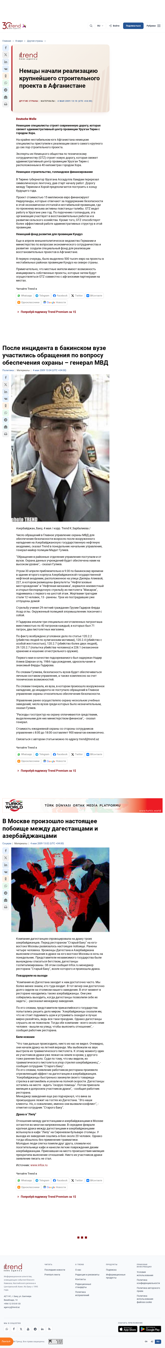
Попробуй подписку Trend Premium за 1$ (48, 312)
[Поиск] (91, 26)
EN (146, 1341)
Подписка (111, 1269)
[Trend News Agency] (13, 1268)
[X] (21, 1329)
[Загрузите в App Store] (127, 1329)
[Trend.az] (14, 25)
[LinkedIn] (42, 1329)
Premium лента (52, 1274)
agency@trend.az (12, 1307)
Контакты (80, 1279)
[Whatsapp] (7, 1329)
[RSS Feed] (49, 1329)
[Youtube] (28, 1329)
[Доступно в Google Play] (150, 1329)
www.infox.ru (39, 1165)
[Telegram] (35, 1329)
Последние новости (54, 1269)
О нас (78, 1269)
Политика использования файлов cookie (145, 1299)
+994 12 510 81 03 (12, 1303)
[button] (6, 48)
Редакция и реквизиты (87, 1274)
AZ (152, 1341)
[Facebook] (14, 1329)
